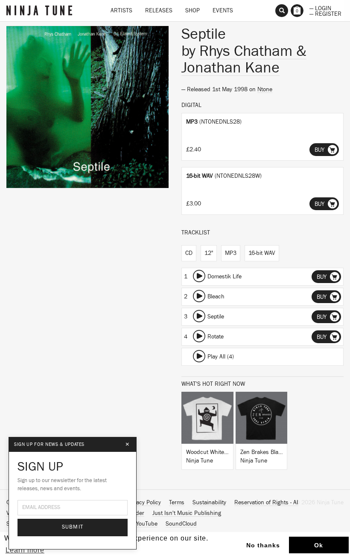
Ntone (264, 90)
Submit (73, 527)
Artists (121, 11)
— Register (325, 13)
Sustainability (209, 503)
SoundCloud (181, 524)
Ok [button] (318, 545)
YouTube (147, 524)
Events (223, 11)
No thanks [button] (263, 545)
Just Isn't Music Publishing (186, 513)
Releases (158, 11)
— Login (320, 8)
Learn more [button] (25, 550)
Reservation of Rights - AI (266, 503)
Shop (192, 11)
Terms (176, 503)
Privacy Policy (144, 503)
